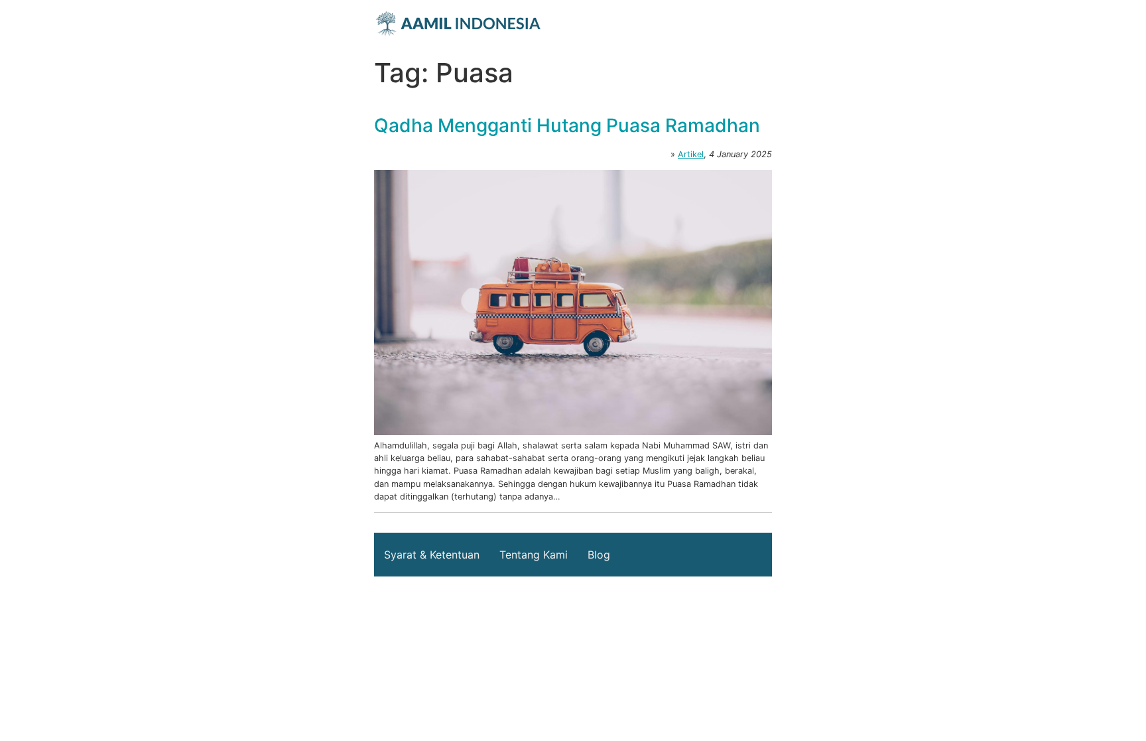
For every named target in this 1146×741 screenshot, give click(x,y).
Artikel (691, 154)
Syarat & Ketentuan (431, 554)
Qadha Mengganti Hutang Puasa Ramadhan (567, 125)
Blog (599, 554)
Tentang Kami (533, 554)
